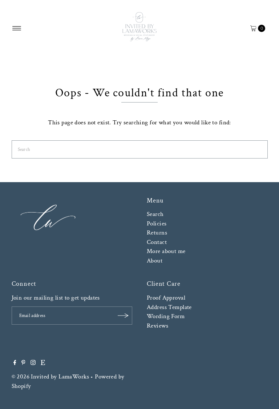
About (154, 261)
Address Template (169, 307)
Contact (157, 242)
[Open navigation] (17, 28)
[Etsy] (43, 363)
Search (155, 214)
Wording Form (166, 316)
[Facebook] (14, 363)
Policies (156, 224)
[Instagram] (33, 363)
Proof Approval (166, 298)
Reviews (157, 326)
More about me (166, 251)
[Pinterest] (23, 363)
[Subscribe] (123, 315)
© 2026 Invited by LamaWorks (50, 377)
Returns (157, 233)
